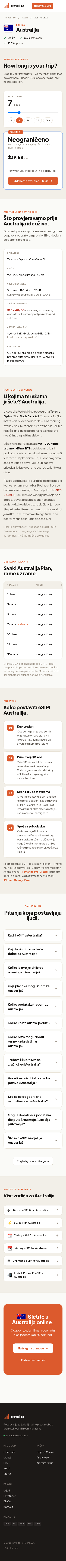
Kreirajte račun (45, 1462)
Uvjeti (7, 1490)
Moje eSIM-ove (45, 1452)
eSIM (25, 18)
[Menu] (58, 6)
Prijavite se (43, 1457)
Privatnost (10, 1495)
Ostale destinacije (33, 1360)
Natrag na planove (31, 1348)
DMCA (7, 1501)
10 (28, 120)
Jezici (7, 1468)
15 (37, 120)
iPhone (8, 880)
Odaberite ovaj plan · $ (31, 180)
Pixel (27, 880)
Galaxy (18, 880)
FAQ (6, 1462)
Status (7, 1473)
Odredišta (9, 1452)
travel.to (9, 18)
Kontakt (8, 1506)
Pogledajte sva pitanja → (33, 1161)
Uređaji (7, 1457)
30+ (48, 120)
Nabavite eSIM (42, 5)
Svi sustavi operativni (17, 1435)
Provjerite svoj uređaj (34, 871)
